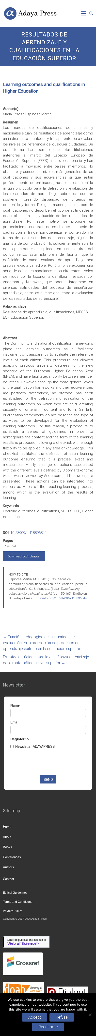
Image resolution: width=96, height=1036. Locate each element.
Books (7, 847)
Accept (34, 1017)
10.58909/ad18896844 (28, 532)
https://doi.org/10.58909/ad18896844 (60, 598)
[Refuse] (89, 1014)
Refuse (62, 1017)
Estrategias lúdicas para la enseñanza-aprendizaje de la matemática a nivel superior (46, 660)
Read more (48, 1026)
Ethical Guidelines (15, 892)
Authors (8, 867)
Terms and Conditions (17, 901)
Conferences (12, 857)
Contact (8, 879)
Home (7, 827)
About (7, 837)
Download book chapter (24, 556)
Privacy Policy (12, 911)
